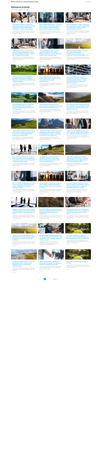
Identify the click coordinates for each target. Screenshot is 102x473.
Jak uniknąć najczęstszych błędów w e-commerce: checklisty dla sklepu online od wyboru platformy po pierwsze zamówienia (78, 237)
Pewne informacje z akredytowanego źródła (24, 1)
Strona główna (88, 1)
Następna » (55, 279)
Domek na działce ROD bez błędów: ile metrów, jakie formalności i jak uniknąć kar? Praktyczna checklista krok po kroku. (50, 263)
